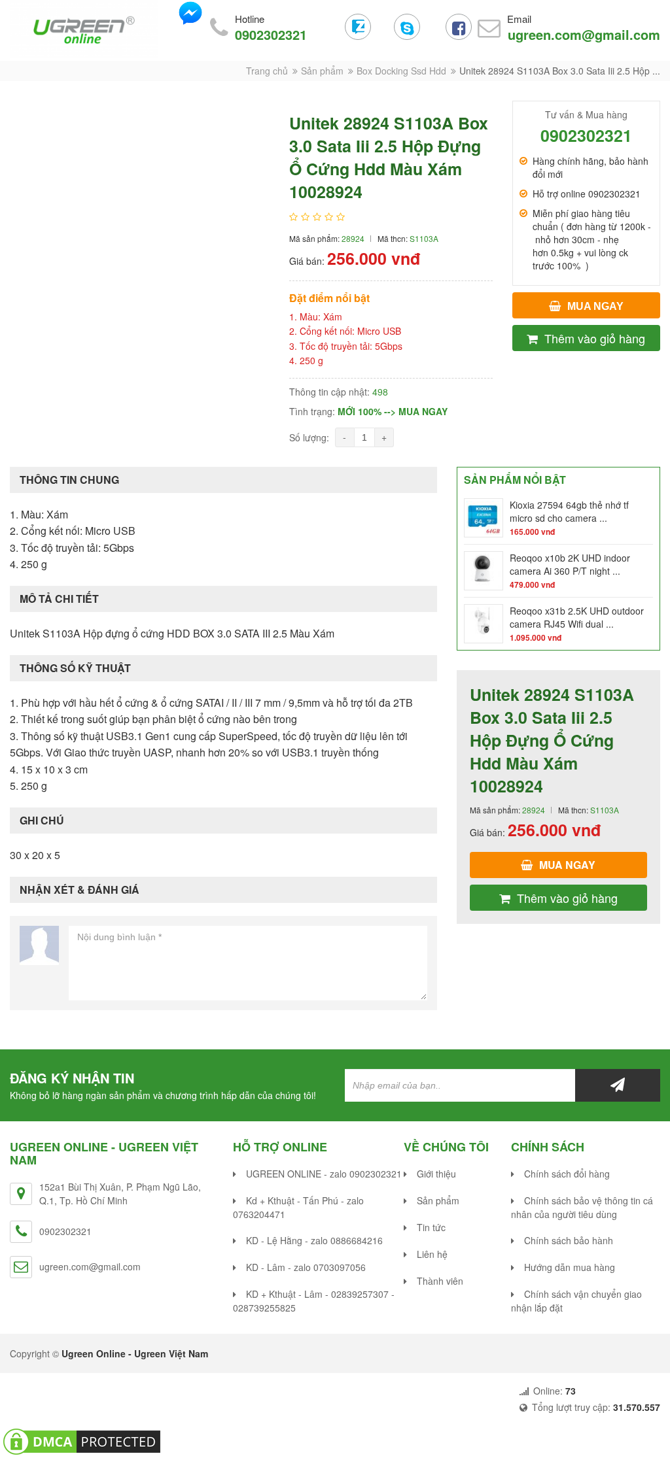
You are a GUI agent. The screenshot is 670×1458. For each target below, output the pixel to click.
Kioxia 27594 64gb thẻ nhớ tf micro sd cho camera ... (569, 511)
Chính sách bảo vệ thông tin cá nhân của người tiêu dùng (582, 1207)
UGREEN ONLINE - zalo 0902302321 (324, 1173)
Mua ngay (595, 306)
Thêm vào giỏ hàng (594, 338)
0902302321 (271, 34)
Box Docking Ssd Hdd (401, 70)
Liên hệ (432, 1254)
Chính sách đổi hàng (567, 1173)
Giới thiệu (436, 1173)
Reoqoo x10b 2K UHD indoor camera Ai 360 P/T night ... (570, 564)
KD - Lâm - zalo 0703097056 (306, 1267)
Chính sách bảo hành (568, 1240)
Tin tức (431, 1227)
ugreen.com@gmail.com (584, 34)
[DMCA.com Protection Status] (82, 1440)
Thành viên (440, 1280)
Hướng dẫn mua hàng (569, 1267)
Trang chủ (267, 70)
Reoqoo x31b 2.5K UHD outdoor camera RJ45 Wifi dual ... (577, 617)
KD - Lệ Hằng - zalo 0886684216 (314, 1240)
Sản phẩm (322, 70)
